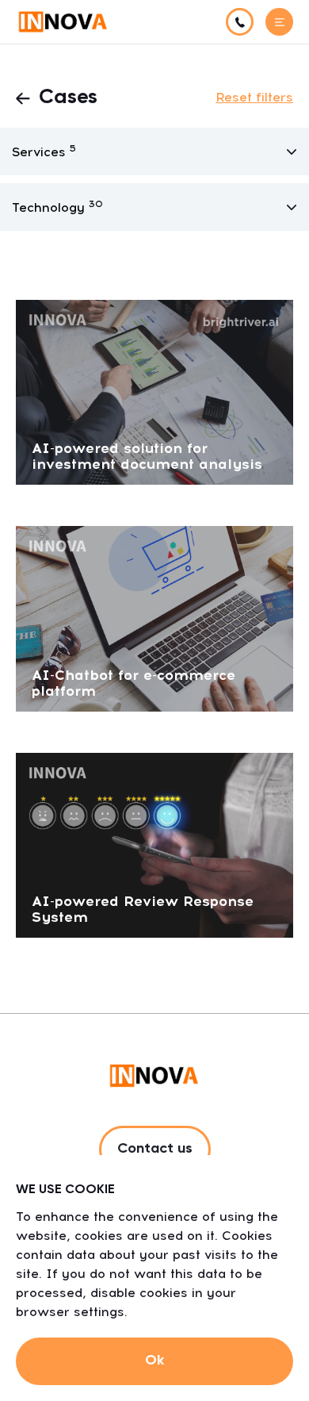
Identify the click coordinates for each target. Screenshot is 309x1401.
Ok (154, 1360)
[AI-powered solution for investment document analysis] (154, 391)
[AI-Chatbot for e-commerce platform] (154, 617)
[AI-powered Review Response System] (154, 843)
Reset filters (254, 97)
